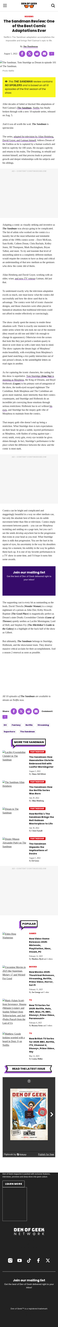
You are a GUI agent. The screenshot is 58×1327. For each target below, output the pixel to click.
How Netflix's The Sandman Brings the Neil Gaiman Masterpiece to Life (41, 818)
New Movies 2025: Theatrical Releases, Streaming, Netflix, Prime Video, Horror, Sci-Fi (42, 978)
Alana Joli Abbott (39, 774)
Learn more (13, 1184)
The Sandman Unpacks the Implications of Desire (38, 848)
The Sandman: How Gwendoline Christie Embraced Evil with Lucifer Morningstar (41, 761)
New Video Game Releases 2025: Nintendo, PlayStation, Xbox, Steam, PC (40, 945)
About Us (29, 1240)
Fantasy (16, 725)
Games (32, 933)
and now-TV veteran (25, 278)
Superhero (9, 731)
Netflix (36, 107)
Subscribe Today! (29, 1247)
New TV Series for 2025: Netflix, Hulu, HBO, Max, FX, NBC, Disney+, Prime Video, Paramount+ (42, 1012)
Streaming (43, 725)
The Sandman (24, 107)
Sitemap (29, 1315)
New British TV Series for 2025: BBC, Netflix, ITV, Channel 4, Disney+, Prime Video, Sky (42, 1045)
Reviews (29, 16)
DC (5, 725)
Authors (29, 1243)
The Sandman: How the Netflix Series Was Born (40, 790)
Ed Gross (35, 861)
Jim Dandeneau (30, 46)
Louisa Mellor (37, 1059)
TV (30, 1000)
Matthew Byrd (37, 959)
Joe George (36, 992)
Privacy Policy (29, 1312)
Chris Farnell (37, 831)
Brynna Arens (37, 1025)
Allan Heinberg (38, 801)
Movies (33, 966)
